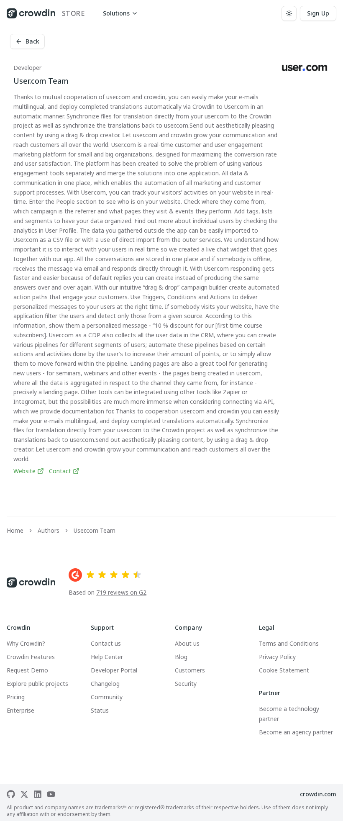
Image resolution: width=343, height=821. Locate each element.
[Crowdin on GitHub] (11, 794)
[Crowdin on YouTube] (51, 794)
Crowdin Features (31, 657)
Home (15, 530)
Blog (181, 657)
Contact (60, 471)
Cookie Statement (284, 670)
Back (32, 41)
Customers (190, 670)
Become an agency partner (296, 732)
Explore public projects (37, 684)
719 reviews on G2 (121, 592)
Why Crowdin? (26, 643)
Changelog (105, 684)
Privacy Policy (277, 657)
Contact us (106, 643)
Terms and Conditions (289, 643)
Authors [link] (48, 530)
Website (24, 471)
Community (107, 697)
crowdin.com (318, 794)
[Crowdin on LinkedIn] (37, 794)
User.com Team (94, 530)
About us (187, 643)
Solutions (116, 13)
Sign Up (318, 13)
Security (186, 684)
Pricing (16, 697)
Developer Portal (114, 670)
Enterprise (20, 710)
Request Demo (27, 670)
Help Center (107, 657)
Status (100, 710)
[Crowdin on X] (24, 794)
